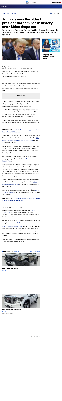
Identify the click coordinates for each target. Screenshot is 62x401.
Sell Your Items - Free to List (20, 251)
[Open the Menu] (2, 2)
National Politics (9, 13)
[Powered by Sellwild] (38, 336)
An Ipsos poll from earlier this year (12, 226)
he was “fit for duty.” (19, 223)
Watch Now (56, 2)
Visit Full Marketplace (35, 251)
